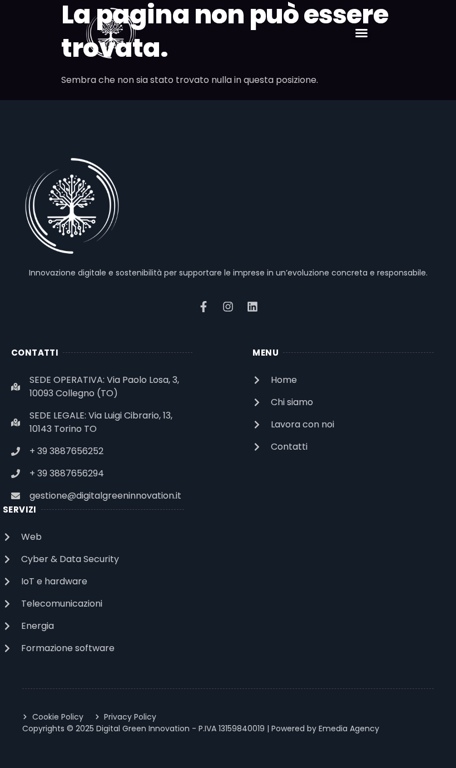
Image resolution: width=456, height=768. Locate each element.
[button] (361, 33)
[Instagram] (228, 306)
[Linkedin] (252, 306)
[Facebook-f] (203, 306)
